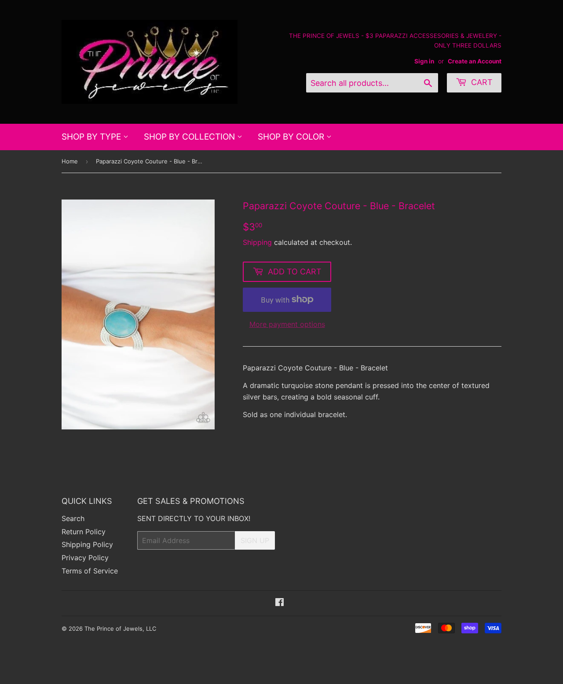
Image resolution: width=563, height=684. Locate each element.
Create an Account (474, 61)
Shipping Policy (87, 544)
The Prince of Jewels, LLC (120, 628)
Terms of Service (90, 570)
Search (73, 518)
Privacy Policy (85, 557)
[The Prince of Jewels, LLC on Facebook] (279, 603)
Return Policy (84, 531)
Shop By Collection (190, 137)
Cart (481, 82)
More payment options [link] (287, 324)
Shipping (257, 242)
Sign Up (255, 540)
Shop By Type (92, 137)
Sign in (424, 61)
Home (70, 161)
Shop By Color (292, 137)
